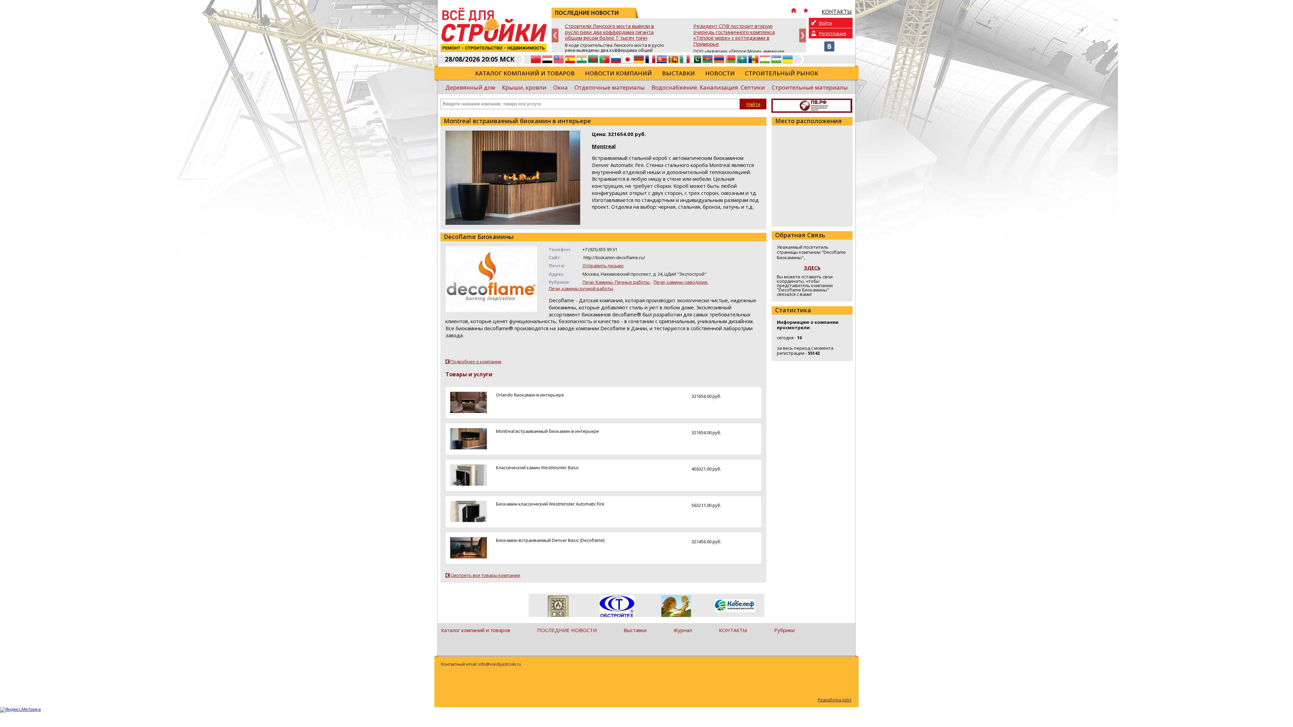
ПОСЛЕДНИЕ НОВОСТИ (567, 630)
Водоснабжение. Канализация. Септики (708, 87)
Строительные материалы (810, 87)
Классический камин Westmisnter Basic (537, 467)
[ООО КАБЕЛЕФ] (734, 606)
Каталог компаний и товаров (525, 73)
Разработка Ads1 (835, 700)
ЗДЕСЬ (812, 267)
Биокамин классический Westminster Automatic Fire (550, 504)
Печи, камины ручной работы (581, 288)
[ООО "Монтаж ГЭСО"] (558, 607)
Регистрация (832, 33)
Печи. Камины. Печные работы (616, 282)
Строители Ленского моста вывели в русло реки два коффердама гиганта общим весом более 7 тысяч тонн (609, 32)
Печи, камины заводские (680, 282)
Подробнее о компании (476, 361)
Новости (720, 73)
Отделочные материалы (609, 87)
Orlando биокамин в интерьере (530, 395)
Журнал (682, 630)
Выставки (678, 73)
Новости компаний (618, 73)
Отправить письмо (603, 266)
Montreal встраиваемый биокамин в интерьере (547, 431)
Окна (560, 87)
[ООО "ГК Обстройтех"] (617, 606)
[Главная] (793, 11)
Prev (555, 35)
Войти (825, 23)
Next (802, 35)
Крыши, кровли (524, 87)
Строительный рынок (781, 73)
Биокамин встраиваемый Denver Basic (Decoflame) (550, 540)
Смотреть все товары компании (485, 575)
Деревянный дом (470, 87)
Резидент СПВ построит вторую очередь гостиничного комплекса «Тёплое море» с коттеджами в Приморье (734, 35)
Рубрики (784, 630)
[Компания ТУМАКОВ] (676, 607)
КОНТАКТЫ (733, 630)
